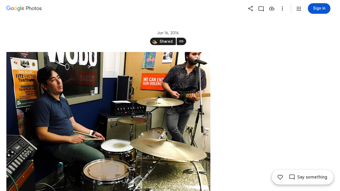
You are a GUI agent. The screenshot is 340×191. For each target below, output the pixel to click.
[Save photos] (271, 8)
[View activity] (261, 8)
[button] (299, 8)
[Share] (250, 8)
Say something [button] (312, 177)
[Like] (280, 177)
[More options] (282, 8)
